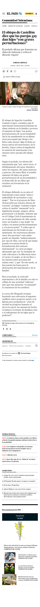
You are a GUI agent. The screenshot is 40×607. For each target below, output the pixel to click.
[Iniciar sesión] (36, 13)
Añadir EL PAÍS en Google (13, 77)
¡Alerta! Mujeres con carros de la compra (17, 489)
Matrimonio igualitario (16, 346)
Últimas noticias (8, 434)
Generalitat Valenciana (15, 26)
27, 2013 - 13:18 (23, 65)
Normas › (35, 335)
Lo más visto (7, 470)
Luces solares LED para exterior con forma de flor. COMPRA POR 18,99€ (26, 567)
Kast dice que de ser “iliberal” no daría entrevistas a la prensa (18, 460)
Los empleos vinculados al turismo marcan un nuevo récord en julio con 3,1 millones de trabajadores (17, 449)
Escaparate (20, 517)
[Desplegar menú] (4, 13)
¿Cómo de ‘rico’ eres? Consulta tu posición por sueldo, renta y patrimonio (19, 476)
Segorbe (5, 346)
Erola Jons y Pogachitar (11, 485)
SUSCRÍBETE (29, 13)
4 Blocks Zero (12, 455)
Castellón (34, 26)
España (4, 26)
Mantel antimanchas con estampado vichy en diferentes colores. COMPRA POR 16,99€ (28, 578)
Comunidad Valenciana (17, 20)
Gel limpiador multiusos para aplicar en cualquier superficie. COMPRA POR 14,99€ (27, 556)
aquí (32, 360)
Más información (6, 355)
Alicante (27, 26)
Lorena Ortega (20, 63)
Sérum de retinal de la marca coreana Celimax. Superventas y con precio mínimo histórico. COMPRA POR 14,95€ (21, 547)
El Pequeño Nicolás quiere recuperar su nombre (20, 481)
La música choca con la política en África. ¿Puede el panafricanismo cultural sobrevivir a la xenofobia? (19, 440)
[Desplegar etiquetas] (36, 345)
